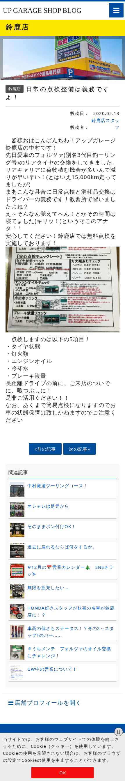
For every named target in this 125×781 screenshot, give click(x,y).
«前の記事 (45, 449)
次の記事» (79, 449)
